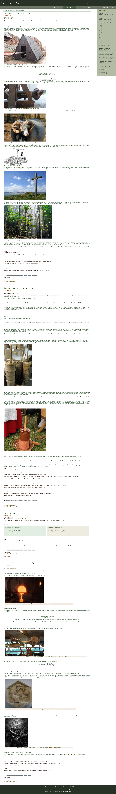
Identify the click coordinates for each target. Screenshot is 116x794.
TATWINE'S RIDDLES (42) (104, 50)
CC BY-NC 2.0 (26, 64)
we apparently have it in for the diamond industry (74, 754)
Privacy (46, 791)
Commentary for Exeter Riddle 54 (19, 288)
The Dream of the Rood (24, 146)
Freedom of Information (56, 791)
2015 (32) (101, 39)
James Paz (27, 520)
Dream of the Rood (41, 144)
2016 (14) (101, 38)
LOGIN (112, 7)
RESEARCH (90, 7)
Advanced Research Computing (63, 789)
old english (21, 500)
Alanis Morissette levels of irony (14, 572)
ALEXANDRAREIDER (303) (104, 69)
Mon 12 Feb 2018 (9, 517)
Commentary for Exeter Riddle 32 (10, 781)
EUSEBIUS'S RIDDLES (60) (104, 48)
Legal (50, 791)
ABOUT (59, 7)
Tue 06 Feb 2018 (9, 17)
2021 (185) (101, 32)
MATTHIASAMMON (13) (103, 70)
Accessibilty (68, 791)
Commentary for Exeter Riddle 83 (19, 563)
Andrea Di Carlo (41, 295)
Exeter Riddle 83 (14, 568)
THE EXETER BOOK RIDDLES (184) (106, 53)
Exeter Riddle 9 (7, 556)
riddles (17, 500)
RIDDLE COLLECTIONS (69, 7)
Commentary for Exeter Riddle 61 (10, 506)
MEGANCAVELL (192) (103, 72)
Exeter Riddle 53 (14, 18)
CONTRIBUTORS (81, 7)
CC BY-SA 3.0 (35, 108)
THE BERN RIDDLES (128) (104, 52)
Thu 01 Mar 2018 (9, 566)
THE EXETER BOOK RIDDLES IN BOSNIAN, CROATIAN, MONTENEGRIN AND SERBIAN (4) (106, 56)
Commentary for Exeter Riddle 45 (10, 505)
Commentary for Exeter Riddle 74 (20, 518)
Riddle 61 (70, 315)
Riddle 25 (76, 330)
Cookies (63, 791)
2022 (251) (101, 30)
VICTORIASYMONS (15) (104, 74)
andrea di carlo (34, 500)
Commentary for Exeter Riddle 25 (10, 504)
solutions (25, 500)
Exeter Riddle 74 (11, 513)
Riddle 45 (65, 315)
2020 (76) (101, 33)
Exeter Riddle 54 (14, 293)
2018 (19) (101, 35)
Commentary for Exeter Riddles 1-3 (10, 553)
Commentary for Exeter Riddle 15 (10, 780)
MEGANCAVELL (7, 15)
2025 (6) (100, 26)
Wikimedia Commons (26, 108)
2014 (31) (101, 41)
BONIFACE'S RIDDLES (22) (104, 46)
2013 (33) (101, 42)
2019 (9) (100, 34)
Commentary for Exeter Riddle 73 (10, 281)
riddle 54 (29, 500)
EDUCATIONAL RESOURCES (102, 7)
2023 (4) (100, 29)
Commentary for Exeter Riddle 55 (10, 280)
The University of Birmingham (79, 789)
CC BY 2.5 (60, 709)
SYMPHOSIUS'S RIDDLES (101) (105, 49)
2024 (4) (100, 28)
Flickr (19, 64)
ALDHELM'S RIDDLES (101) (104, 45)
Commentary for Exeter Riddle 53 (19, 13)
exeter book (13, 500)
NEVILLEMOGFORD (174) (104, 73)
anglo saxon (9, 500)
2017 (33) (101, 37)
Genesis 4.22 (27, 676)
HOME (53, 7)
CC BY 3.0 (33, 142)
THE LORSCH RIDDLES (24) (104, 66)
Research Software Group (49, 789)
